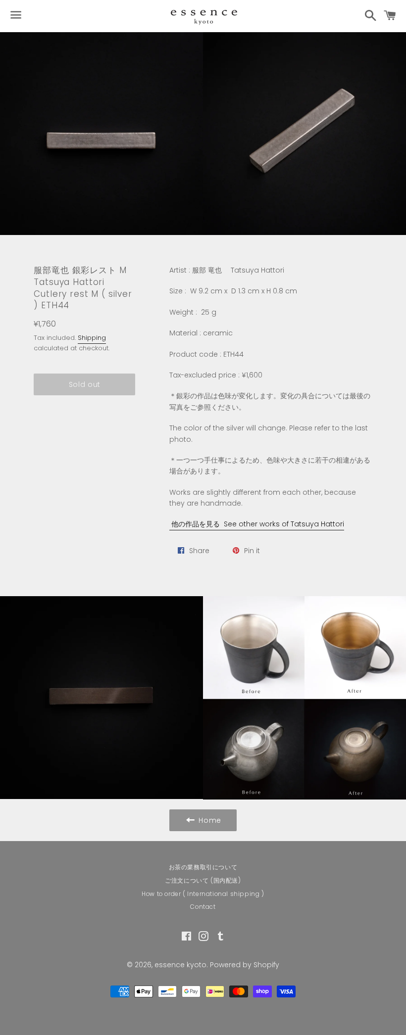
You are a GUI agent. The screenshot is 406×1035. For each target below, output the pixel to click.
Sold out (85, 384)
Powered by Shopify (244, 965)
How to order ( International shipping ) (203, 894)
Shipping (92, 337)
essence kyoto (180, 965)
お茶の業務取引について (203, 867)
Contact (202, 906)
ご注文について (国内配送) (203, 880)
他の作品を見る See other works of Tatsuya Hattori (256, 524)
